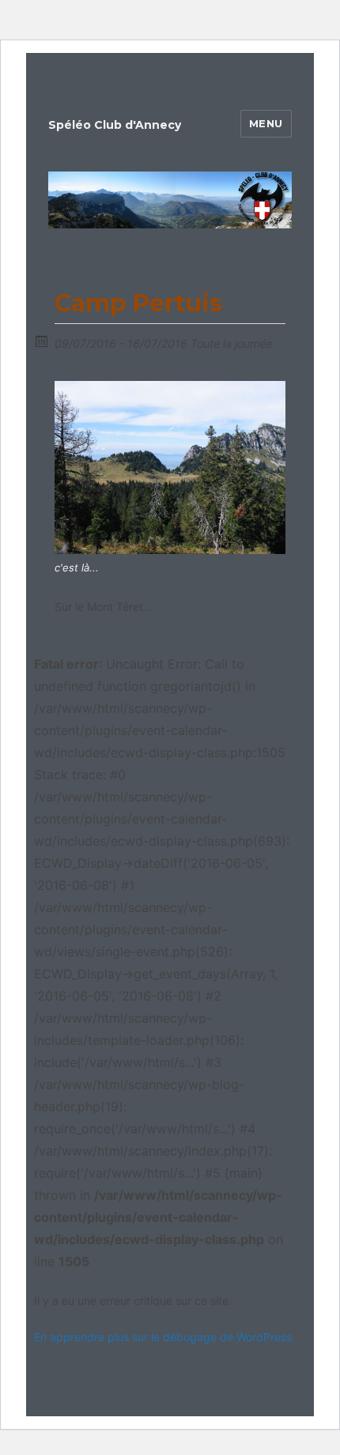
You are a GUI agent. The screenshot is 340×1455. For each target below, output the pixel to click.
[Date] (42, 340)
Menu (266, 123)
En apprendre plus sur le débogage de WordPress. (164, 1337)
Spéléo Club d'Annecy (114, 125)
